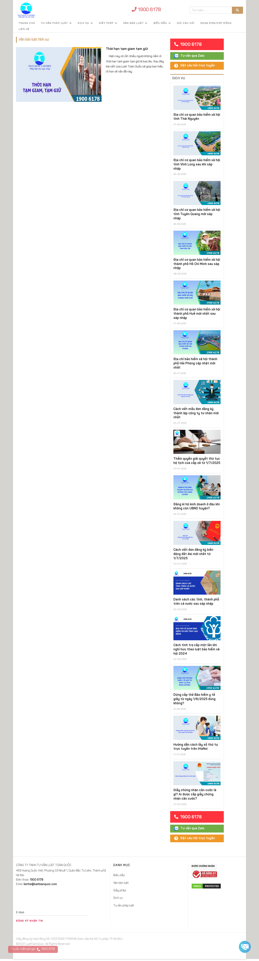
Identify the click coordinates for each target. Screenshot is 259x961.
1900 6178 (149, 9)
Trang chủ (27, 23)
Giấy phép (106, 23)
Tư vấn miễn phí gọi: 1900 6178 (33, 949)
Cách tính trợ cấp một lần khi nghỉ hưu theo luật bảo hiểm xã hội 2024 (196, 649)
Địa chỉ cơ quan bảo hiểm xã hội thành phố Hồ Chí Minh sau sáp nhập (196, 264)
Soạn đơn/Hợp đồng (216, 23)
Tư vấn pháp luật (54, 23)
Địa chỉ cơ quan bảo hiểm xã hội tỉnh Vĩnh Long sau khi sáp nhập (196, 164)
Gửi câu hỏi (186, 23)
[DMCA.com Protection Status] (217, 886)
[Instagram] (232, 940)
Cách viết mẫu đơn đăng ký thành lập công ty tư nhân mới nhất (196, 413)
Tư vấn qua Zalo (192, 56)
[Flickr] (241, 940)
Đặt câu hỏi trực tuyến (197, 65)
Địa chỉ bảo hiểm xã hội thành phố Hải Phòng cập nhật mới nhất (195, 363)
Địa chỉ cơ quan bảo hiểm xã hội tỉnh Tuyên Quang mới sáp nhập (196, 214)
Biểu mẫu (160, 23)
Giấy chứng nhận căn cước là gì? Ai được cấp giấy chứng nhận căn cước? (194, 794)
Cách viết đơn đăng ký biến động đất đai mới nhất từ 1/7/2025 (193, 554)
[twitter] (218, 940)
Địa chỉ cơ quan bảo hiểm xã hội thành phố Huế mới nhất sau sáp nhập (196, 314)
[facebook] (209, 940)
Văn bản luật (133, 23)
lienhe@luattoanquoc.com (40, 884)
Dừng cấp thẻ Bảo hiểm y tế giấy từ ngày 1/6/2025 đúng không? (194, 699)
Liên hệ (24, 29)
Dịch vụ (83, 23)
